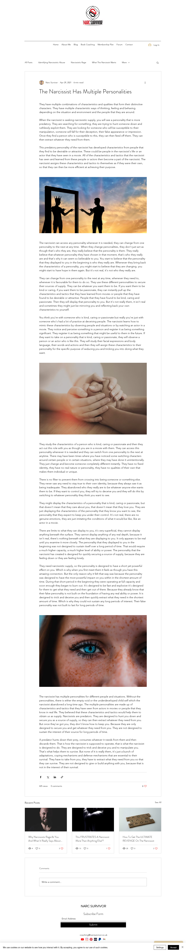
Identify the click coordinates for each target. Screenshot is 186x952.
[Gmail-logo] (104, 939)
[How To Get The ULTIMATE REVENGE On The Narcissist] (140, 819)
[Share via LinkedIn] (54, 777)
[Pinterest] (91, 939)
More (124, 62)
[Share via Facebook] (40, 777)
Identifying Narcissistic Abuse (51, 62)
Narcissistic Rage (78, 62)
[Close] (182, 947)
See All (158, 802)
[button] (157, 62)
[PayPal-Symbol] (99, 939)
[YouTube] (82, 939)
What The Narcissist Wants (104, 62)
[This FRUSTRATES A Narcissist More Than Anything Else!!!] (93, 819)
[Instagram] (86, 939)
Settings (160, 947)
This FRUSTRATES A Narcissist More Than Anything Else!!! (92, 839)
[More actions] (145, 82)
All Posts (28, 62)
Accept (173, 947)
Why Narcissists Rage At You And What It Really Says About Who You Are (44, 839)
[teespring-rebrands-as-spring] (95, 939)
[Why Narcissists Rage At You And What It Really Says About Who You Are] (46, 819)
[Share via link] (62, 777)
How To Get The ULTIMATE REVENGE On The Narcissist (138, 839)
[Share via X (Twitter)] (47, 777)
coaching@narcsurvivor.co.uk (93, 935)
